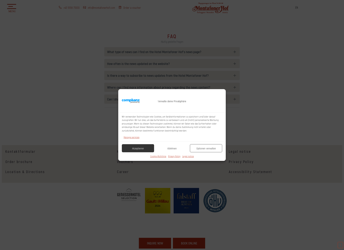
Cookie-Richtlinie (158, 156)
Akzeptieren (138, 148)
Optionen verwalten (206, 148)
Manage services (131, 137)
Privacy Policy (174, 156)
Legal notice (188, 156)
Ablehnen (172, 148)
